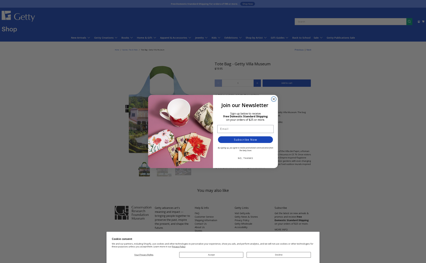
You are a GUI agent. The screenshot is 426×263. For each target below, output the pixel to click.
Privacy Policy (179, 246)
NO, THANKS (245, 158)
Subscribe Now (245, 139)
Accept (211, 254)
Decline (279, 254)
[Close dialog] (273, 99)
